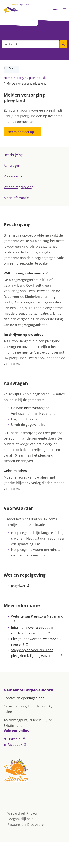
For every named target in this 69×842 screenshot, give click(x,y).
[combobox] (30, 44)
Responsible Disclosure (25, 824)
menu (57, 9)
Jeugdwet (20, 586)
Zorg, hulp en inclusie (31, 78)
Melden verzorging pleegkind (26, 83)
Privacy (32, 813)
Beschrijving (13, 155)
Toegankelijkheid (20, 819)
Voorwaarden (14, 176)
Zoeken (63, 44)
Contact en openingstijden (24, 698)
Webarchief (16, 813)
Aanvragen (12, 165)
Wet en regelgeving (18, 187)
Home (8, 78)
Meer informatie (16, 198)
